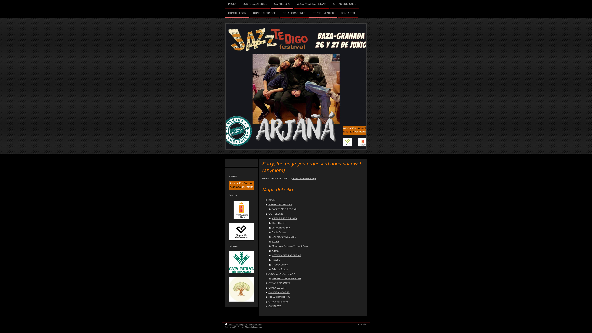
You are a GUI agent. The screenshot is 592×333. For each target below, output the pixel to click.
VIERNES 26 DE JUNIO (284, 218)
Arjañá (275, 250)
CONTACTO (274, 306)
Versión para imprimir (238, 324)
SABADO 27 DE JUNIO (284, 237)
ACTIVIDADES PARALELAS (286, 255)
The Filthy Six (279, 223)
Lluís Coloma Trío (281, 227)
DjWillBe (276, 260)
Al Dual (275, 241)
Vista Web (362, 324)
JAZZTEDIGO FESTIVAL (285, 209)
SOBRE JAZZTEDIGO (280, 204)
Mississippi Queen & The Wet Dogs (290, 246)
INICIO (271, 200)
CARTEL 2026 (275, 213)
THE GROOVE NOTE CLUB (286, 278)
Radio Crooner (279, 232)
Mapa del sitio (255, 324)
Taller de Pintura (280, 269)
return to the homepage (304, 178)
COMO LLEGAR (277, 287)
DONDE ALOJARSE (279, 292)
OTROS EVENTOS (278, 301)
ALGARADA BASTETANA (281, 274)
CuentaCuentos (280, 264)
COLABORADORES (279, 297)
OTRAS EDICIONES (279, 283)
